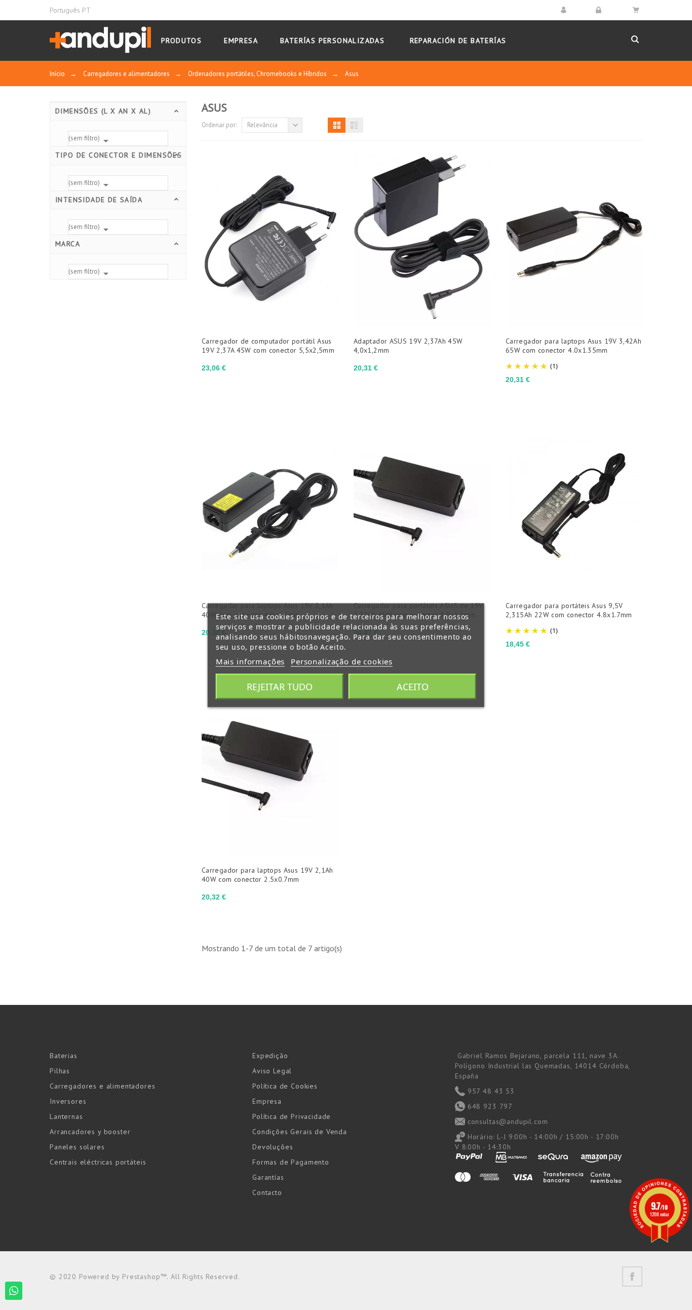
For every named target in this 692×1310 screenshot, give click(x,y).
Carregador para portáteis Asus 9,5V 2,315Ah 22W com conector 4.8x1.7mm (569, 610)
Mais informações (250, 661)
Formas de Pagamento (290, 1162)
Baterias (64, 1055)
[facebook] (632, 1276)
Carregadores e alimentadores (103, 1086)
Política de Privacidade (291, 1116)
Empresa (267, 1101)
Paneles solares (77, 1146)
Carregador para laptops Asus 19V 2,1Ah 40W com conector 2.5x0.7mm (267, 875)
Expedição (270, 1055)
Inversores (68, 1101)
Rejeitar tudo (280, 686)
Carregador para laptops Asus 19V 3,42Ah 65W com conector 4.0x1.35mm (573, 345)
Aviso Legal (272, 1070)
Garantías (268, 1177)
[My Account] (565, 10)
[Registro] (600, 10)
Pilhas (60, 1070)
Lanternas (66, 1116)
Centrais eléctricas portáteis (98, 1162)
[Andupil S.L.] (100, 40)
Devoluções (272, 1146)
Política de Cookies (285, 1086)
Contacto (267, 1192)
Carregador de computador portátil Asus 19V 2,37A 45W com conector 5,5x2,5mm (268, 345)
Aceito (413, 686)
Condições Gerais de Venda (299, 1131)
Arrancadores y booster (90, 1131)
